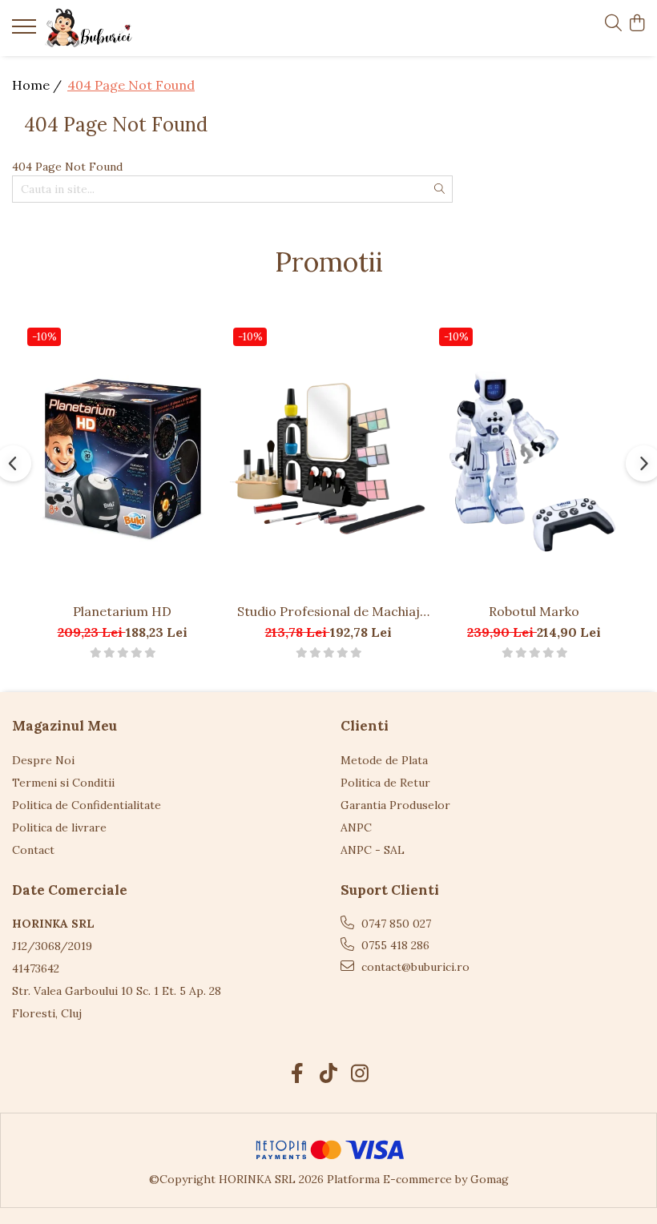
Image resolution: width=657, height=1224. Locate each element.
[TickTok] (329, 1074)
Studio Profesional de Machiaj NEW (328, 611)
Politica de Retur (385, 782)
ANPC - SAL (373, 850)
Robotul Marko (534, 611)
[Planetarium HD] (122, 458)
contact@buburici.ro (414, 967)
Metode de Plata (384, 760)
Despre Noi (43, 760)
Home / (38, 85)
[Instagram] (360, 1074)
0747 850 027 (394, 923)
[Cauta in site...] (613, 24)
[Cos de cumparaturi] (636, 24)
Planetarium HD (122, 611)
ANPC (356, 827)
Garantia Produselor (395, 805)
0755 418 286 (393, 945)
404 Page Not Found (131, 85)
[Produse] (26, 31)
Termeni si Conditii (63, 782)
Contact (33, 850)
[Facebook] (298, 1074)
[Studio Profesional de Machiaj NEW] (328, 458)
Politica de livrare (59, 827)
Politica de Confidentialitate (86, 805)
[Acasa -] (108, 28)
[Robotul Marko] (534, 458)
